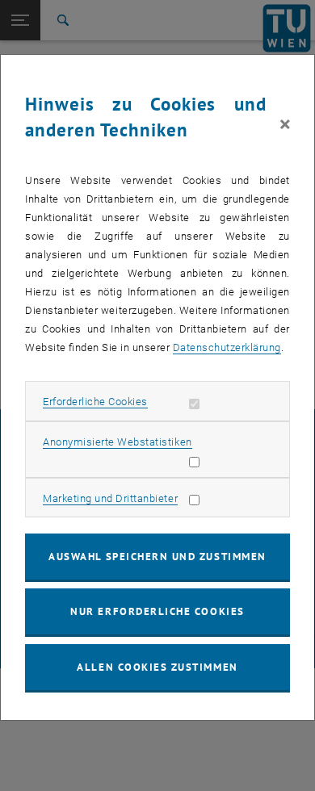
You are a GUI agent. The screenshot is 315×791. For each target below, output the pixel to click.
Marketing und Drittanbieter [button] (110, 498)
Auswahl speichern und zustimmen (157, 556)
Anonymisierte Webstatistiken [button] (117, 442)
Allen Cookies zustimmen (157, 667)
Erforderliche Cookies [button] (95, 402)
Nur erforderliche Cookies (157, 611)
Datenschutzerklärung (227, 347)
